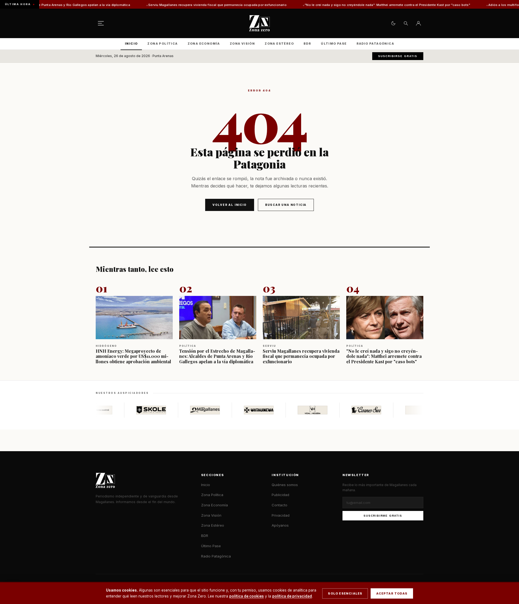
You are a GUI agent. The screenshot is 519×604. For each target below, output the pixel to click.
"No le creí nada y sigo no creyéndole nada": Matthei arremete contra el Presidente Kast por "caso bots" (352, 5)
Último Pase (334, 43)
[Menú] (101, 23)
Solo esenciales (345, 593)
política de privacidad (292, 596)
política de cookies (246, 596)
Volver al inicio (229, 204)
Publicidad (280, 495)
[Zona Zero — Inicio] (259, 23)
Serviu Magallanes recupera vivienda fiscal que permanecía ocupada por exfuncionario (182, 5)
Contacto (279, 505)
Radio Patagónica (375, 43)
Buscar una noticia (286, 204)
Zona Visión (242, 43)
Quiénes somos (285, 485)
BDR (307, 43)
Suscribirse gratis (397, 56)
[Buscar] (405, 23)
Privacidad (281, 515)
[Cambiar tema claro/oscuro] (393, 23)
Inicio (131, 43)
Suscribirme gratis (383, 515)
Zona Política (162, 43)
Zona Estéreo (279, 43)
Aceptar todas (391, 593)
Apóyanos (280, 525)
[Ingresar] (418, 23)
